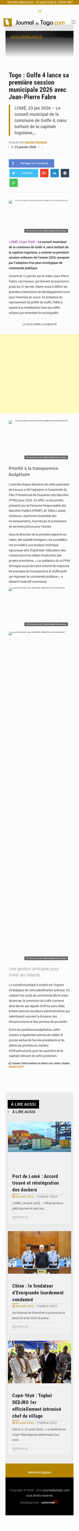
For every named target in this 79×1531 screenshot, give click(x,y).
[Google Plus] (44, 173)
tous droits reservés (39, 1495)
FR (39, 11)
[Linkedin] (54, 173)
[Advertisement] (39, 373)
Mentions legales (39, 1472)
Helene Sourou (36, 142)
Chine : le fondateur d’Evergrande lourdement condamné (38, 1292)
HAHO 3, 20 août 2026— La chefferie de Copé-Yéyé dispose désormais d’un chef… (39, 1435)
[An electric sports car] (39, 1143)
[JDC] (34, 22)
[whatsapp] (13, 183)
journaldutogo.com (56, 1490)
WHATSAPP (16, 1066)
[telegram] (65, 173)
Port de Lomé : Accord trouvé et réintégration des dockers (35, 1183)
